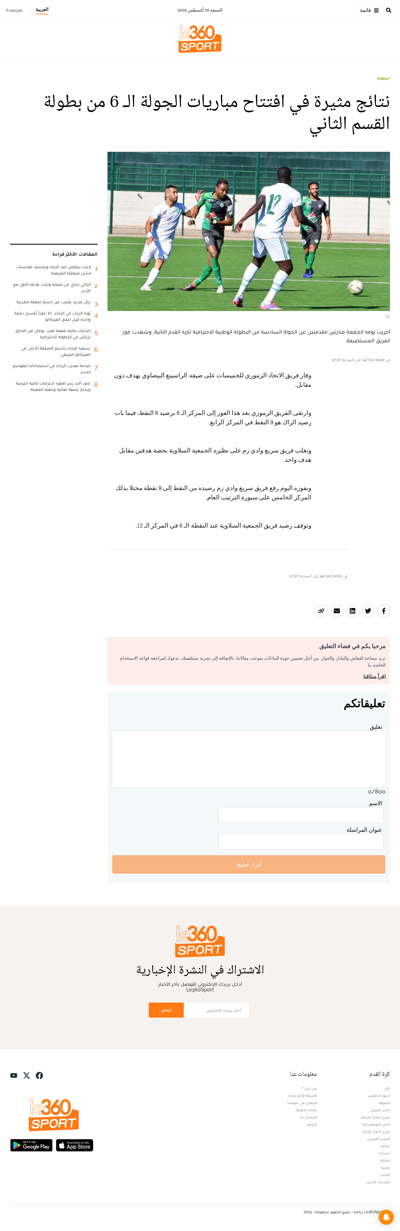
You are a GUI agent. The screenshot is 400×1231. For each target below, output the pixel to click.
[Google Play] (31, 1144)
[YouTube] (14, 1074)
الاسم (375, 803)
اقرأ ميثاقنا (374, 676)
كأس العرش (380, 1110)
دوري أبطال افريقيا (375, 1117)
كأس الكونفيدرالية (376, 1124)
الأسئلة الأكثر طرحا (302, 1095)
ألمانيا (385, 1174)
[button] (386, 1217)
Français (14, 10)
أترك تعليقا (249, 864)
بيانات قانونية (306, 1110)
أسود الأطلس (379, 1095)
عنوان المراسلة (364, 829)
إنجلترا (385, 1146)
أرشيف (311, 1124)
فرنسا (385, 1167)
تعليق (376, 726)
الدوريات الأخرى (378, 1182)
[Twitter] (26, 1074)
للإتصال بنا (308, 1117)
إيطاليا (385, 1160)
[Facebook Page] (39, 1074)
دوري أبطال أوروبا (376, 1131)
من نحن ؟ (309, 1088)
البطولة (383, 78)
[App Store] (74, 1144)
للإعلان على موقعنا (302, 1103)
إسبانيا (384, 1153)
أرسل (166, 1010)
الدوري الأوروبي (378, 1139)
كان (387, 1088)
